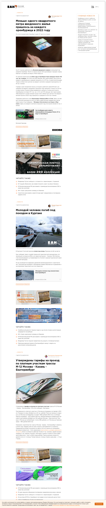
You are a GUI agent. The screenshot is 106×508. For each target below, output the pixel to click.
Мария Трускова (56, 205)
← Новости (19, 12)
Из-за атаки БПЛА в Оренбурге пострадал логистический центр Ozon (39, 497)
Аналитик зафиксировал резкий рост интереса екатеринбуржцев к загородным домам (87, 49)
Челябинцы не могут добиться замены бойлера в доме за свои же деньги (87, 20)
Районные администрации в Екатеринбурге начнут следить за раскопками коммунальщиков (37, 344)
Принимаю (99, 503)
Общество (25, 126)
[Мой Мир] (59, 130)
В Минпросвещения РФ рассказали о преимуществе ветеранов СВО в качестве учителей (39, 187)
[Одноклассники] (55, 130)
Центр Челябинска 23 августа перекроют (30, 499)
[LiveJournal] (61, 130)
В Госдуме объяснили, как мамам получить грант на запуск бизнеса (38, 184)
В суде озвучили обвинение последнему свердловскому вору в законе (39, 492)
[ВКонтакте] (53, 130)
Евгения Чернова (57, 16)
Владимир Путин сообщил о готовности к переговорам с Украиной (38, 181)
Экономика (18, 126)
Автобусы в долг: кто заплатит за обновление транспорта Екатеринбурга (87, 31)
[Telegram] (57, 130)
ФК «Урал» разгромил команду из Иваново (31, 190)
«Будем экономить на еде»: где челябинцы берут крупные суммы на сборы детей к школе (87, 36)
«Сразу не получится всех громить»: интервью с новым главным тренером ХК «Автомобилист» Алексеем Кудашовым (86, 42)
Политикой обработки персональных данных (66, 505)
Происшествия (19, 284)
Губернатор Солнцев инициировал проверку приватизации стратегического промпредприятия (87, 25)
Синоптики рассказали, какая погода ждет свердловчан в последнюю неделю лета (39, 194)
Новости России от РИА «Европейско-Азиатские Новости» (12, 7)
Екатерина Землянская (55, 355)
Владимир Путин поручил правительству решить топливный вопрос (38, 340)
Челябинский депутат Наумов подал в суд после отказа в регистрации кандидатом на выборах (39, 331)
